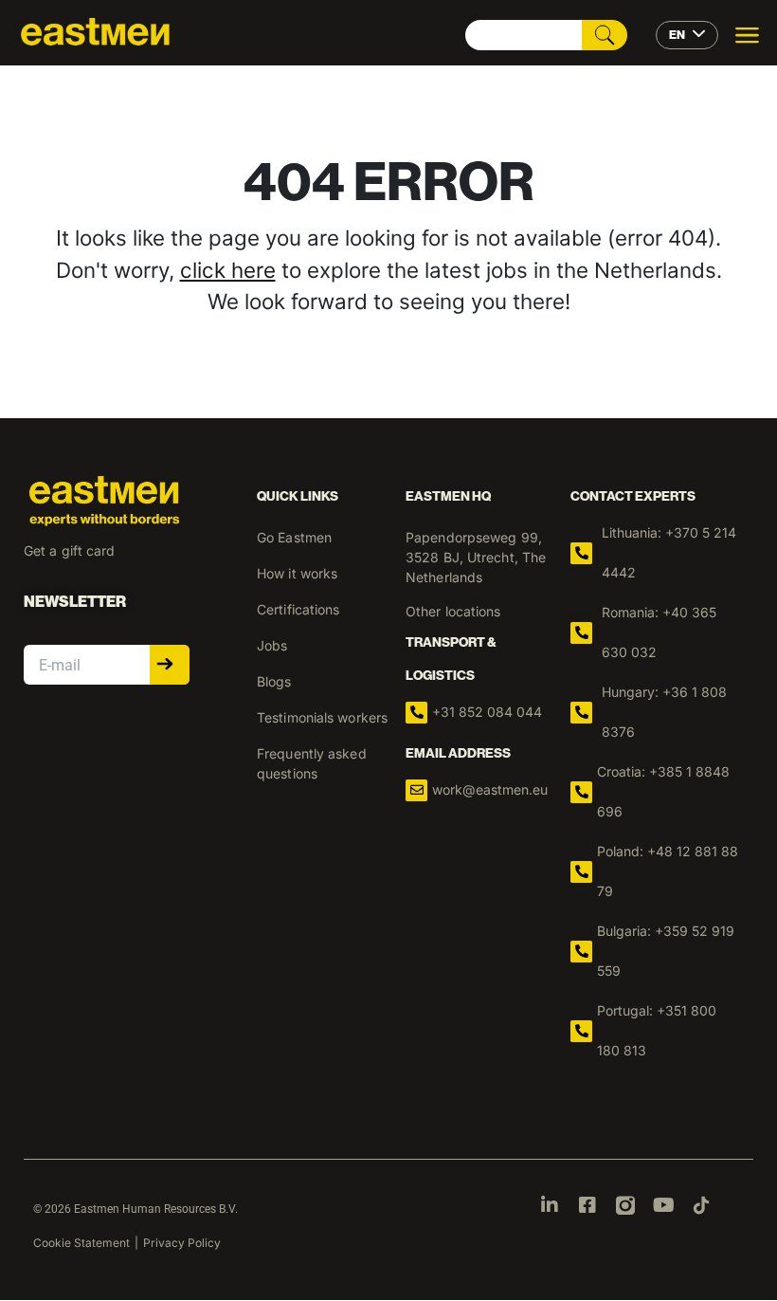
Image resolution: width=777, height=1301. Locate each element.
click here (228, 270)
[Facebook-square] (587, 1205)
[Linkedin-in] (549, 1205)
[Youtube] (663, 1205)
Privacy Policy (182, 1243)
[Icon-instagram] (625, 1205)
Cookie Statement (81, 1243)
